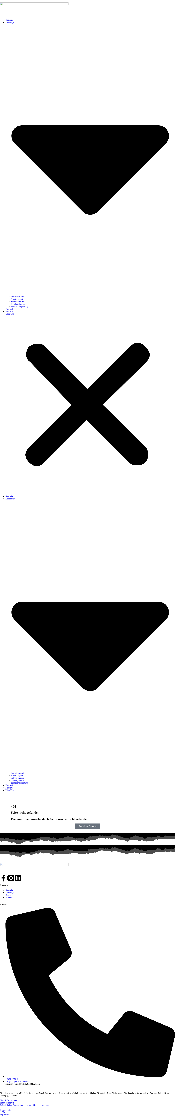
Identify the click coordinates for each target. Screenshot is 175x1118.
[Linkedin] (18, 878)
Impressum (4, 1114)
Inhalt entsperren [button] (7, 1103)
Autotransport (17, 299)
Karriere (9, 311)
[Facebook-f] (3, 878)
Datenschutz (5, 1110)
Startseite (9, 20)
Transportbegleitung (19, 306)
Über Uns (9, 314)
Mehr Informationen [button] (8, 1100)
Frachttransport (17, 296)
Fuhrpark (9, 309)
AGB (2, 1112)
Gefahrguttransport (19, 304)
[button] (87, 405)
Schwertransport (18, 301)
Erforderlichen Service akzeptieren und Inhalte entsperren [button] (24, 1105)
